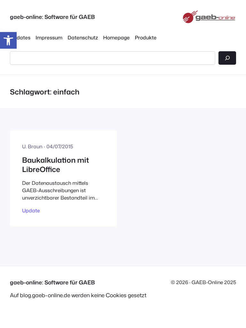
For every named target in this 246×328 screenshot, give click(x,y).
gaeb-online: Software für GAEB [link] (52, 17)
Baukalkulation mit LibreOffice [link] (55, 164)
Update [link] (31, 210)
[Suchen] (227, 58)
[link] (8, 40)
